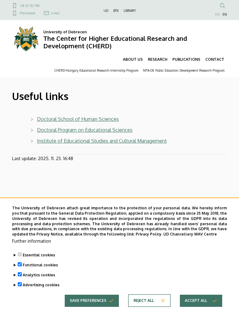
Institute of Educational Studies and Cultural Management (102, 141)
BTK (116, 10)
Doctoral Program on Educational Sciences (85, 130)
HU (217, 14)
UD (106, 10)
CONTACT (214, 59)
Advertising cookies (41, 285)
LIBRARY (130, 10)
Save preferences (88, 300)
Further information (31, 241)
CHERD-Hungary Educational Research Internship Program (96, 70)
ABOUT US (133, 59)
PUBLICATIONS (186, 59)
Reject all (144, 300)
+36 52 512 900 (30, 5)
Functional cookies (40, 265)
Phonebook (27, 13)
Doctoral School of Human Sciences (78, 119)
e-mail (55, 13)
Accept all (196, 300)
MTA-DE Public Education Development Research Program (183, 70)
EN (225, 14)
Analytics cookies (39, 275)
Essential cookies (39, 255)
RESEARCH (157, 59)
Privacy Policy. (149, 234)
